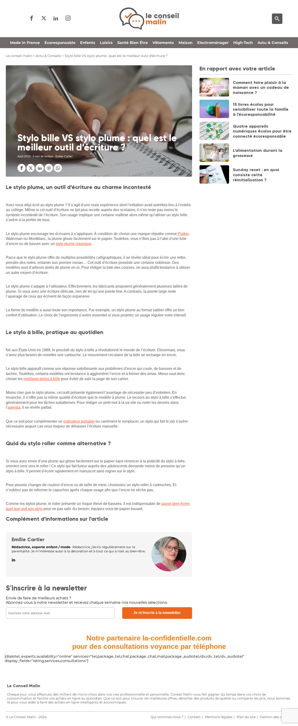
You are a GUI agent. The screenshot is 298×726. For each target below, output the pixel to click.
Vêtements (163, 42)
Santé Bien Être (132, 42)
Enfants (87, 42)
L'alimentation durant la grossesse (257, 153)
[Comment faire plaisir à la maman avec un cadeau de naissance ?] (214, 87)
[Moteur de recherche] (277, 18)
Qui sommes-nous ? (167, 717)
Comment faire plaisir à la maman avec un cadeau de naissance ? (261, 87)
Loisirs (106, 42)
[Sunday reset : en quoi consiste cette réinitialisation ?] (214, 175)
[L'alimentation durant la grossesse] (214, 153)
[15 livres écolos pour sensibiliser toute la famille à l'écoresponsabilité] (214, 109)
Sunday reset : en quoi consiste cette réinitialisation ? (256, 174)
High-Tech (243, 42)
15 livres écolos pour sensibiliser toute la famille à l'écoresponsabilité (260, 109)
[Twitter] (44, 18)
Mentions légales (218, 717)
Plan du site (246, 717)
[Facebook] (32, 18)
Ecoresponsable (59, 42)
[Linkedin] (56, 18)
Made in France (25, 42)
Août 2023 (23, 156)
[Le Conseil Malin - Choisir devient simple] (149, 18)
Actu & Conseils (272, 42)
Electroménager (213, 42)
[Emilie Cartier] (168, 570)
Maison (186, 42)
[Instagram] (68, 18)
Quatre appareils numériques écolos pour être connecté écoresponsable (262, 131)
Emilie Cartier (28, 539)
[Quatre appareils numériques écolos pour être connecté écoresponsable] (214, 131)
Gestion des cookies (276, 717)
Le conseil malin (19, 56)
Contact (194, 717)
